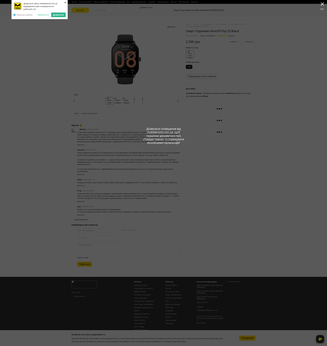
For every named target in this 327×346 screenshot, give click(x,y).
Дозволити (58, 14)
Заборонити (43, 14)
